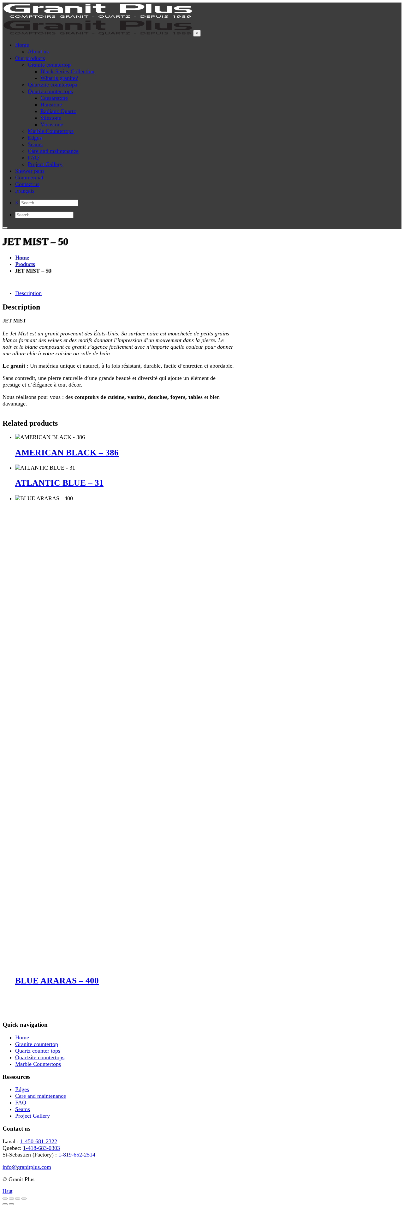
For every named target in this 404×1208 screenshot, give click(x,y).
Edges (22, 1089)
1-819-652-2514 (76, 1154)
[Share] (17, 1198)
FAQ (20, 1102)
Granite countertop (36, 1044)
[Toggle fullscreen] (11, 1198)
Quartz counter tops (37, 1051)
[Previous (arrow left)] (5, 1204)
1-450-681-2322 (38, 1141)
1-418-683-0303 (41, 1148)
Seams (22, 1109)
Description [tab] (28, 293)
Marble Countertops (38, 1064)
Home (22, 1037)
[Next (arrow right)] (11, 1204)
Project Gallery (32, 1116)
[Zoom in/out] (5, 1198)
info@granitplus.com (27, 1167)
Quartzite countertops (39, 1057)
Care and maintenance (40, 1096)
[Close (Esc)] (24, 1198)
